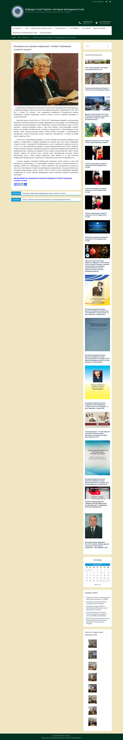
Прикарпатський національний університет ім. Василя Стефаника (59, 737)
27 (87, 580)
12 (108, 572)
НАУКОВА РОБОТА (60, 28)
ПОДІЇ (27, 28)
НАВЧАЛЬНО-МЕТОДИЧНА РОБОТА (41, 28)
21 (90, 578)
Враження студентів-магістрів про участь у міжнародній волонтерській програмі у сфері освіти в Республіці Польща (98, 620)
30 (97, 580)
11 (104, 572)
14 (90, 575)
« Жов (95, 584)
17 (101, 575)
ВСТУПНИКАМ (74, 28)
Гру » (99, 584)
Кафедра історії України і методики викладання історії (54, 9)
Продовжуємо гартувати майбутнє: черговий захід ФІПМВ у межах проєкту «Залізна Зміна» (97, 608)
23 (97, 578)
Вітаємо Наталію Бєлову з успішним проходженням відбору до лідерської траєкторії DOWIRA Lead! (96, 614)
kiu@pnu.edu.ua (87, 23)
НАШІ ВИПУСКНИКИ (99, 28)
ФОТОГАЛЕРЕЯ (86, 28)
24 (101, 578)
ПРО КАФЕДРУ (17, 28)
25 (104, 578)
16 (97, 575)
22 (93, 578)
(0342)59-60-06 (87, 22)
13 (87, 575)
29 (93, 580)
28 (90, 580)
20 (87, 578)
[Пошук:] (97, 46)
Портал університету (98, 1)
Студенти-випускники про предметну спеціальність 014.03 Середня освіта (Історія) (96, 165)
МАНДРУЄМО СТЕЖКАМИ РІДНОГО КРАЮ (25, 33)
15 (93, 575)
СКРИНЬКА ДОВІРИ (45, 33)
